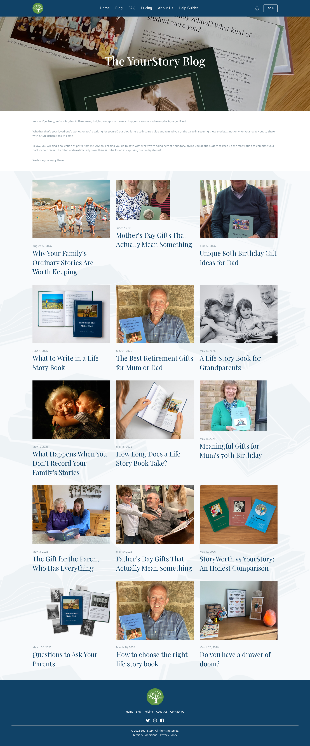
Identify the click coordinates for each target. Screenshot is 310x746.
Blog (119, 8)
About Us (165, 8)
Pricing (146, 8)
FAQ (131, 8)
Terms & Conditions (145, 735)
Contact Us (177, 712)
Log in (270, 8)
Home (105, 8)
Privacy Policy (168, 735)
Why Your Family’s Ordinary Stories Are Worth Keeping (62, 262)
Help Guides (188, 8)
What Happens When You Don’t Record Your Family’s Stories (69, 463)
